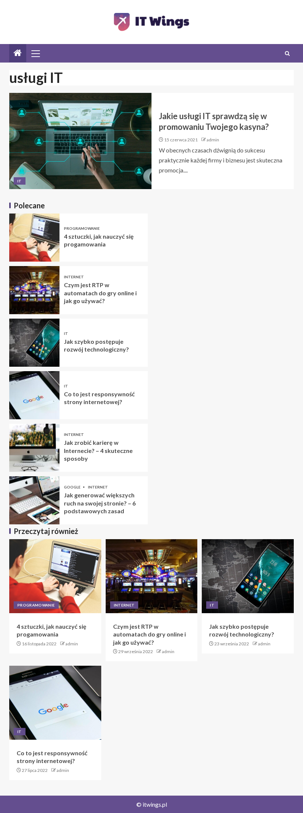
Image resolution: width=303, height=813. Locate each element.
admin (213, 139)
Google (72, 487)
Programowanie (82, 228)
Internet (74, 277)
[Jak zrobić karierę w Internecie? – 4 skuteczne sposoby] (34, 448)
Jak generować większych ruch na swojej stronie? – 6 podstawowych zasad (100, 502)
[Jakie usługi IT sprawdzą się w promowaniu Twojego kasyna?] (80, 141)
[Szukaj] (287, 53)
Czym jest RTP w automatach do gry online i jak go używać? (100, 292)
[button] (35, 53)
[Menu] (35, 53)
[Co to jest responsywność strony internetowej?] (34, 395)
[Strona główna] (18, 53)
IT (19, 181)
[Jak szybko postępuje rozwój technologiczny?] (34, 343)
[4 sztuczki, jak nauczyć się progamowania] (34, 238)
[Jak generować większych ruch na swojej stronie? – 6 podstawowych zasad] (34, 500)
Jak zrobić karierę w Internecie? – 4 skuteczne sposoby (98, 450)
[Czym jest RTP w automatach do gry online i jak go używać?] (34, 290)
